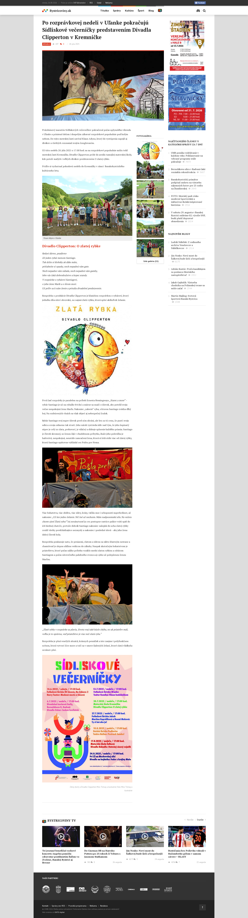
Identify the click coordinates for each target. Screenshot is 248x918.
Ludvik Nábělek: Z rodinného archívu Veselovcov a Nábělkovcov (186, 245)
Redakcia (104, 906)
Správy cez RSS (58, 906)
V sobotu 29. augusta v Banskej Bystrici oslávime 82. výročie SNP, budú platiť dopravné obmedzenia (188, 217)
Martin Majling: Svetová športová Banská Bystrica (184, 297)
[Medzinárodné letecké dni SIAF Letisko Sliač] (95, 892)
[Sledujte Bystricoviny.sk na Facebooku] (200, 2)
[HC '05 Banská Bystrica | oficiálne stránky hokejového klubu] (46, 892)
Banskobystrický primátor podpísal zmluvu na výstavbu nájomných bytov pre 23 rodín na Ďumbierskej (187, 184)
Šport (141, 10)
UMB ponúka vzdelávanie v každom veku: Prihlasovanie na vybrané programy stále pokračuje (187, 157)
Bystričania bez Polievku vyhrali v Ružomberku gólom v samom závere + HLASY (187, 853)
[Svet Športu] (168, 892)
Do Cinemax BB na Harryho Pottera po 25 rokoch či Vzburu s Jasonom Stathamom (102, 853)
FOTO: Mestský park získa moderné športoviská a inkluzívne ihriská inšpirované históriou (186, 200)
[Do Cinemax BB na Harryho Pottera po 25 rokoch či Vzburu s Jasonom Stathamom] (103, 836)
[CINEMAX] (131, 892)
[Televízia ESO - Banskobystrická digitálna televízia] (144, 892)
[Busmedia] (156, 892)
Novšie (190, 819)
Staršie (200, 819)
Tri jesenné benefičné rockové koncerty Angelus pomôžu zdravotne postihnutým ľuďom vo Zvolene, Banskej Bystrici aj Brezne (60, 856)
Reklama (108, 3)
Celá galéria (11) (151, 261)
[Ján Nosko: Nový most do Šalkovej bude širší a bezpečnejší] (145, 836)
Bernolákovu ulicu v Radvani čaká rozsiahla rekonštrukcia (188, 171)
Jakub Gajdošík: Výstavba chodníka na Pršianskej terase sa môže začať (188, 285)
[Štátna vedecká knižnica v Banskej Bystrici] (107, 892)
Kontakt (45, 906)
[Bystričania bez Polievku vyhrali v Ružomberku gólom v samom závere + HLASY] (187, 836)
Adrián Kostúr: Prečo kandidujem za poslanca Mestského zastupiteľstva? (188, 272)
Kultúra (129, 10)
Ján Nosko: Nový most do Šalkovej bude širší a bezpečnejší (188, 257)
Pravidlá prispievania (77, 906)
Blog (151, 10)
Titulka (104, 10)
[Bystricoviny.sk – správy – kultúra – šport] (68, 10)
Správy (117, 10)
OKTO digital (60, 912)
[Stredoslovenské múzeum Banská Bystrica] (70, 892)
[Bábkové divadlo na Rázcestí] (119, 892)
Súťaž (99, 3)
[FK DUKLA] (58, 892)
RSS (91, 3)
